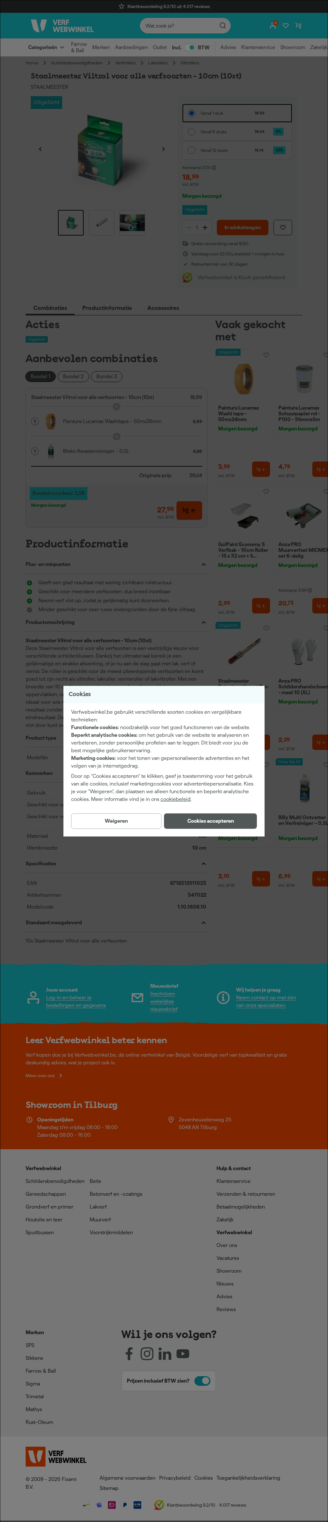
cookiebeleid (175, 799)
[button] (210, 821)
